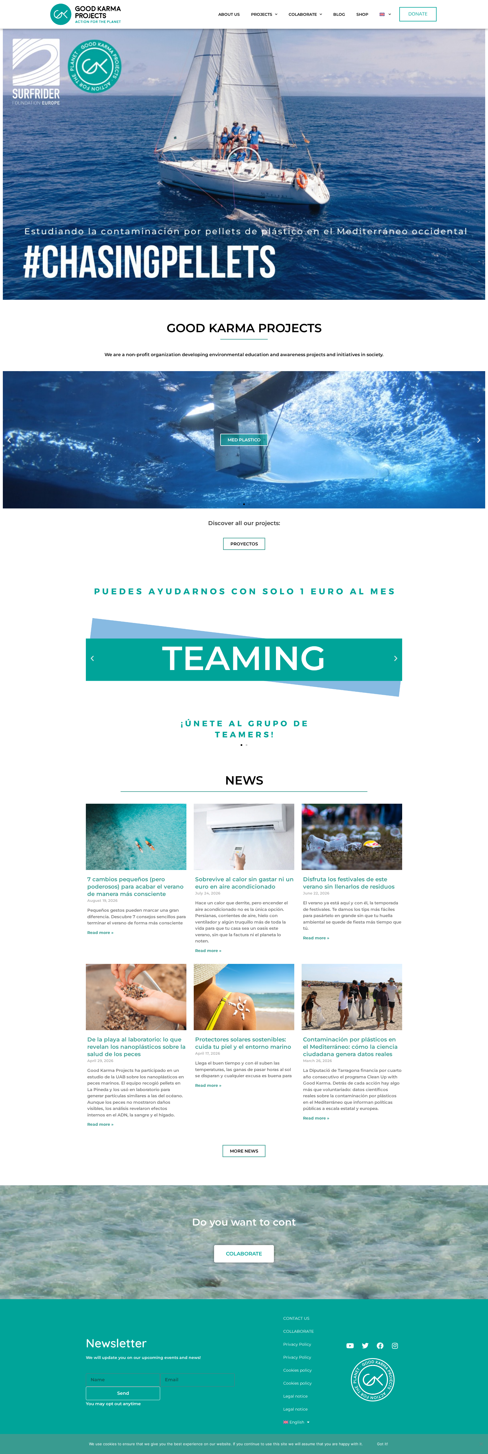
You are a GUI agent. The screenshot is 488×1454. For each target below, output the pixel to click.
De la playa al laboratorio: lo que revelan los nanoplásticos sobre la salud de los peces (136, 1047)
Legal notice (295, 1396)
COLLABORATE (298, 1331)
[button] (244, 164)
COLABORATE (303, 14)
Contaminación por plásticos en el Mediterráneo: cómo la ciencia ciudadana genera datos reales (350, 1047)
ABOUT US (229, 14)
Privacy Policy (297, 1344)
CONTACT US (296, 1318)
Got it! (382, 1444)
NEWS (244, 780)
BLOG (339, 14)
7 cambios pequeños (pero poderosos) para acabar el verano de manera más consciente (135, 886)
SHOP (362, 14)
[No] (481, 1444)
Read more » (100, 932)
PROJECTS (261, 14)
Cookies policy (297, 1370)
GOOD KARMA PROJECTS (244, 328)
